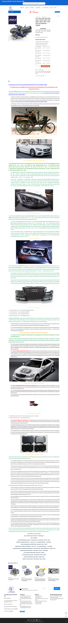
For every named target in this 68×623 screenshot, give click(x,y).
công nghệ (47, 168)
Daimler (35, 182)
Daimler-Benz (27, 166)
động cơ (28, 181)
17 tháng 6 (32, 228)
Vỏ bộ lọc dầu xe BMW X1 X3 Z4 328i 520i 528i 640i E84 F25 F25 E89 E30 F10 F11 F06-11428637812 (53, 579)
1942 (33, 223)
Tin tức (55, 7)
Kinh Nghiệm (38, 7)
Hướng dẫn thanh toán (38, 596)
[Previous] (8, 575)
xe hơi (49, 165)
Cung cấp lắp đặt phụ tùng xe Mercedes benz (25, 604)
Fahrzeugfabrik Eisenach (28, 231)
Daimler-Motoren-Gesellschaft (25, 172)
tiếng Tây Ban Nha (37, 185)
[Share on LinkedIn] (43, 76)
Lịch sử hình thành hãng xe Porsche (25, 596)
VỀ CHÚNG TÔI (22, 594)
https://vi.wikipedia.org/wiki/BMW (23, 312)
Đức (29, 266)
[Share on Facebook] (36, 76)
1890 (15, 179)
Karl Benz (17, 174)
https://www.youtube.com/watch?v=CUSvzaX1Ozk (30, 416)
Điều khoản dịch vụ (38, 597)
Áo (18, 182)
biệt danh (14, 185)
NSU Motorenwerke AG (47, 271)
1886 (13, 175)
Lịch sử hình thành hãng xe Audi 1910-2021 (25, 599)
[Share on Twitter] (38, 76)
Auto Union (39, 271)
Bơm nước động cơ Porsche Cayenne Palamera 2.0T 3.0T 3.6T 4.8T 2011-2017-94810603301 (27, 579)
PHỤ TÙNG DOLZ (43, 16)
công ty (46, 166)
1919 (37, 228)
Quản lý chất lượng (38, 603)
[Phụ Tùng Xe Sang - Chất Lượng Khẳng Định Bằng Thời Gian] (13, 8)
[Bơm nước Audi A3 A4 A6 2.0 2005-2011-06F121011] (14, 571)
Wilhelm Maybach (28, 179)
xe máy (33, 217)
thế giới (34, 165)
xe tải (25, 165)
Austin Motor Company (35, 234)
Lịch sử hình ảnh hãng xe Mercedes (25, 601)
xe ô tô (18, 165)
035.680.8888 (35, 12)
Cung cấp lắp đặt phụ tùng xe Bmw (25, 606)
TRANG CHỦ (22, 7)
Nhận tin (56, 588)
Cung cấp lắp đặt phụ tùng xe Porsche (26, 602)
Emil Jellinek (23, 182)
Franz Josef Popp (39, 223)
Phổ (26, 228)
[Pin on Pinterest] (42, 76)
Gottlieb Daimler (20, 179)
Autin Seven (22, 234)
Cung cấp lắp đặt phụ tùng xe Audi (25, 607)
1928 (15, 231)
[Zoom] (9, 40)
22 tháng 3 (26, 233)
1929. (27, 236)
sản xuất (14, 165)
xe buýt (22, 165)
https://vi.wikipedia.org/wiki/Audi (23, 313)
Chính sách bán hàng (38, 602)
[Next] (60, 575)
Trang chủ (37, 16)
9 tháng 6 (21, 236)
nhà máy (16, 177)
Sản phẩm (32, 7)
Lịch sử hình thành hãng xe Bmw (25, 597)
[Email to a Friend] (40, 76)
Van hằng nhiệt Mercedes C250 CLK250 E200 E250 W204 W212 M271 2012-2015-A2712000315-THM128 (42, 72)
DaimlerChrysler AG (13, 168)
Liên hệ (51, 7)
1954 (47, 223)
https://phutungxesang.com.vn (25, 315)
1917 (32, 221)
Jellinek (41, 182)
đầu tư (46, 182)
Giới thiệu (27, 7)
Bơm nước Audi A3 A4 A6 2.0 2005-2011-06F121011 (13, 579)
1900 (29, 182)
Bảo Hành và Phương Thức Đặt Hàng (41, 601)
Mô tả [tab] (9, 81)
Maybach (24, 184)
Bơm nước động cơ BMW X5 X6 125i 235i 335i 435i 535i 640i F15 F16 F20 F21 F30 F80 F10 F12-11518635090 (40, 579)
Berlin (48, 234)
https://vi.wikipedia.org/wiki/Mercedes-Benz (27, 310)
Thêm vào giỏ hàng (45, 66)
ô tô (29, 217)
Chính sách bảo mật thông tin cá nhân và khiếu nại (41, 599)
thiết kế (29, 184)
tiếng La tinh (32, 267)
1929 (31, 233)
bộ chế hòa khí (49, 224)
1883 (13, 174)
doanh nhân (13, 182)
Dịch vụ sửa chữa (45, 7)
